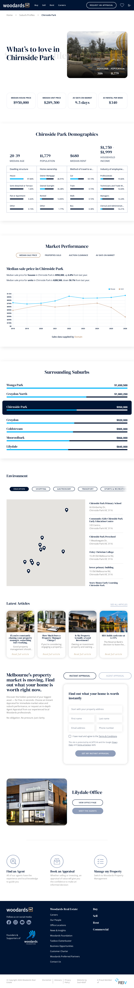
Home (10, 15)
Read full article (20, 654)
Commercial (100, 929)
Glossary (58, 980)
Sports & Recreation (115, 489)
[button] (42, 538)
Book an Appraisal (62, 871)
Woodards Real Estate (64, 909)
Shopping (41, 489)
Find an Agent (16, 871)
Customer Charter (59, 951)
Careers (62, 5)
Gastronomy (64, 489)
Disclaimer (46, 980)
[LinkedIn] (29, 922)
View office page (87, 802)
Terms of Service (84, 745)
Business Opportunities (61, 946)
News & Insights (58, 930)
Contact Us (55, 961)
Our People (55, 920)
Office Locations (58, 925)
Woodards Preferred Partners (65, 956)
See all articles (118, 604)
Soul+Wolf (81, 982)
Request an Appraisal (101, 5)
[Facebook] (9, 922)
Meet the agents (88, 811)
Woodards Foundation (61, 935)
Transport (87, 489)
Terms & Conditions (108, 736)
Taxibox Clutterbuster (61, 940)
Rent (52, 5)
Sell (44, 5)
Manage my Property (108, 871)
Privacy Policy (68, 981)
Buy (36, 5)
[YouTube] (22, 922)
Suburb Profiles (27, 15)
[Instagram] (15, 922)
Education (19, 489)
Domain (78, 336)
